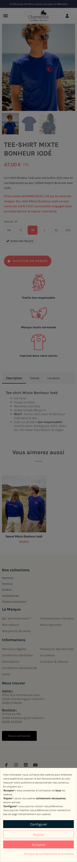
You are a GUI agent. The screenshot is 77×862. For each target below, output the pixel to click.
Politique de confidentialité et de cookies (49, 853)
